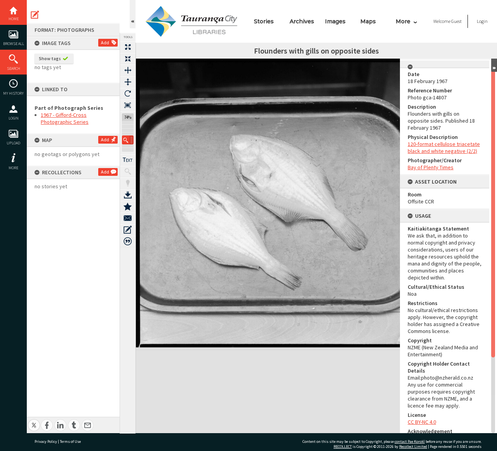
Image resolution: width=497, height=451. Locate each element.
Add (105, 42)
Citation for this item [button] (128, 241)
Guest (456, 21)
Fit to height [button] (128, 82)
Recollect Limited (413, 446)
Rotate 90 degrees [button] (128, 93)
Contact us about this (128, 218)
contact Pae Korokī (409, 441)
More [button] (13, 167)
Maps (368, 21)
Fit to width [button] (128, 70)
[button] (128, 139)
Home (14, 18)
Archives (302, 21)
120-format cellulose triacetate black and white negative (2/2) (444, 147)
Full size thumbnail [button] (128, 47)
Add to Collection (128, 206)
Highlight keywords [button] (128, 183)
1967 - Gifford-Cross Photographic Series (65, 118)
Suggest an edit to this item (35, 14)
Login (14, 118)
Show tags (50, 58)
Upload (13, 143)
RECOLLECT (343, 446)
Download (128, 195)
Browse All (13, 43)
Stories (264, 21)
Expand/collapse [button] (494, 65)
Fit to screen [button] (128, 58)
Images (335, 21)
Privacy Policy (46, 441)
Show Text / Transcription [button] (128, 160)
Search (13, 68)
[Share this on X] (34, 420)
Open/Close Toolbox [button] (133, 14)
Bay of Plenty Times (431, 167)
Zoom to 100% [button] (128, 105)
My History (13, 93)
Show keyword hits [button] (128, 171)
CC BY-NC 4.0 (422, 421)
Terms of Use (70, 441)
